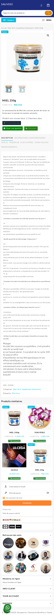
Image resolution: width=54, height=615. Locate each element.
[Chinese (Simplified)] (4, 520)
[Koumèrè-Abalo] (20, 543)
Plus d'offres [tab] (26, 142)
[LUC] (45, 555)
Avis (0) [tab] (4, 142)
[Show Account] (42, 5)
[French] (8, 520)
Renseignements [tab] (9, 147)
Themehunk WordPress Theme (39, 612)
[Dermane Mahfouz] (45, 568)
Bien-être (11, 28)
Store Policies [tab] (41, 142)
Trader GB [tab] (14, 142)
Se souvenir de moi (14, 498)
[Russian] (17, 520)
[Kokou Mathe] (45, 543)
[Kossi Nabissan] (33, 543)
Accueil (4, 28)
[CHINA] (33, 568)
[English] (6, 520)
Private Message (12, 123)
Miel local (16, 393)
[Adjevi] (8, 555)
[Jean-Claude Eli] (20, 555)
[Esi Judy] (20, 568)
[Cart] (48, 5)
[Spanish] (19, 520)
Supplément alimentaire (25, 28)
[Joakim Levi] (8, 543)
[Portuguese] (15, 520)
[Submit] (48, 13)
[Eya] (8, 568)
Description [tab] (7, 138)
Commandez (16, 441)
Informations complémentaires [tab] (29, 138)
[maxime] (33, 555)
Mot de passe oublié (11, 513)
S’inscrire (7, 509)
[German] (10, 520)
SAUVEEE (7, 4)
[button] (48, 35)
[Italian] (13, 520)
